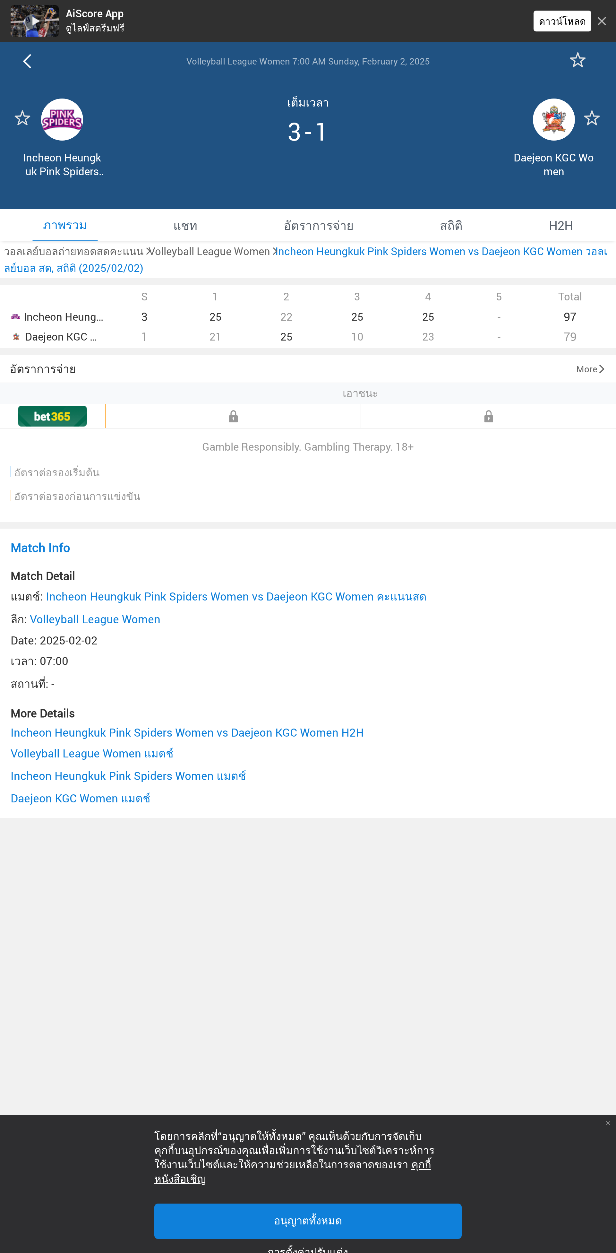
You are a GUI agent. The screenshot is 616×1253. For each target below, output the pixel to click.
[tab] (65, 225)
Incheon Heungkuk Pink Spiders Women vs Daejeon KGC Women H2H (187, 732)
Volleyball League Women (95, 619)
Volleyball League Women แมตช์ (92, 753)
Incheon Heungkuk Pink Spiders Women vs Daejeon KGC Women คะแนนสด (236, 596)
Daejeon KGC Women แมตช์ (80, 798)
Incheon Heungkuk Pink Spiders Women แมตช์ (128, 775)
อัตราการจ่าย (43, 368)
